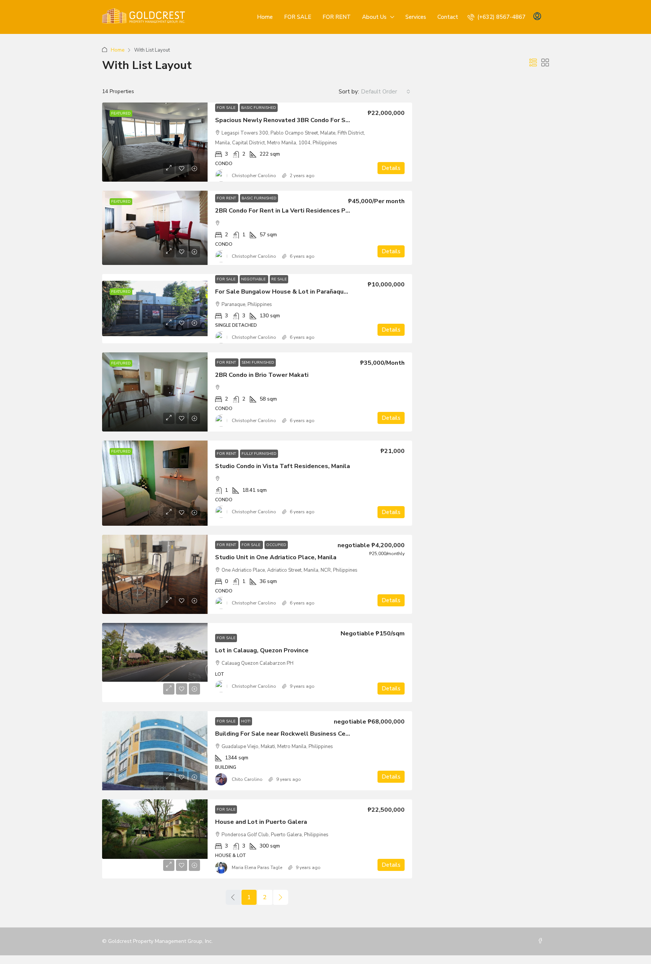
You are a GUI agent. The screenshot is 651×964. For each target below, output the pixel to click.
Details (391, 168)
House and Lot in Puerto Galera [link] (261, 822)
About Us (374, 17)
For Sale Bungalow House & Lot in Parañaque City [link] (288, 292)
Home (265, 17)
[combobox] (385, 91)
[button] (533, 63)
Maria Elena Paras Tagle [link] (257, 868)
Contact (447, 17)
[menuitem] (496, 16)
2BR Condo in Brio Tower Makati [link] (262, 375)
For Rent (227, 198)
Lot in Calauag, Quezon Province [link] (262, 650)
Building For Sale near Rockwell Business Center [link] (286, 734)
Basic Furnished (258, 107)
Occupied (276, 545)
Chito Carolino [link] (247, 779)
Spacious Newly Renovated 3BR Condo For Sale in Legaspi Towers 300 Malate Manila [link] (340, 120)
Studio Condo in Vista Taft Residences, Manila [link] (282, 466)
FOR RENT (336, 17)
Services (415, 17)
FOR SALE (297, 17)
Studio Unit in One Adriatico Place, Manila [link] (275, 557)
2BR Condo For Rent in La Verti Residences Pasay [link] (287, 211)
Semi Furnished (257, 362)
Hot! (246, 721)
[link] (155, 142)
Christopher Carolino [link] (254, 176)
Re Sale (279, 279)
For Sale (227, 107)
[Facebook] (542, 941)
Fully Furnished (259, 453)
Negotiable (254, 279)
